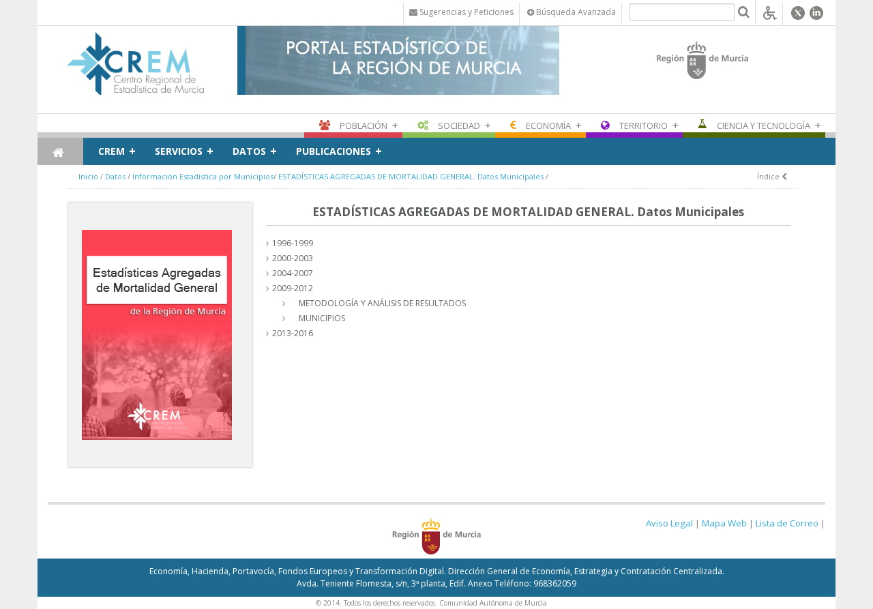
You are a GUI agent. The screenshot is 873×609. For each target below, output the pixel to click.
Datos (249, 151)
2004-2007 (292, 273)
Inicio (88, 176)
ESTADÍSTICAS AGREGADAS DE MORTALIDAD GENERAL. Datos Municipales (411, 176)
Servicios (179, 151)
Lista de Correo (787, 523)
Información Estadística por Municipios (202, 176)
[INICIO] (60, 151)
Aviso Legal (669, 523)
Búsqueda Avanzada (575, 12)
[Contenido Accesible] (770, 12)
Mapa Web (724, 523)
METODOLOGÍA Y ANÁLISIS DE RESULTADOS (382, 303)
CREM (111, 151)
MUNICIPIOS (322, 318)
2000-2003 (292, 258)
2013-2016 (292, 333)
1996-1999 (292, 243)
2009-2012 (292, 288)
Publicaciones (333, 151)
